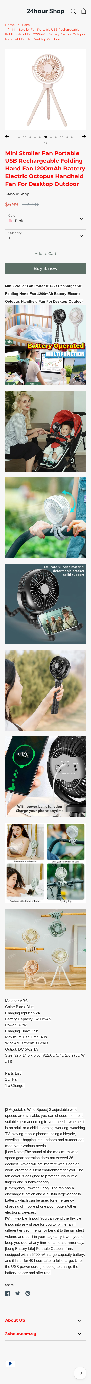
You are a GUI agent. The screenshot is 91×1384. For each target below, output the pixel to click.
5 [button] (40, 137)
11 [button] (72, 137)
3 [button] (30, 137)
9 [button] (61, 137)
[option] (45, 89)
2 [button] (24, 137)
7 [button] (51, 137)
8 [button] (56, 137)
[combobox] (45, 218)
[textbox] (45, 218)
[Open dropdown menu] (79, 1320)
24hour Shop (45, 11)
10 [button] (67, 137)
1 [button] (19, 137)
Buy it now (46, 268)
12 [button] (45, 143)
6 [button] (45, 137)
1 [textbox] (9, 238)
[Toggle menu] (8, 11)
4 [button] (35, 137)
